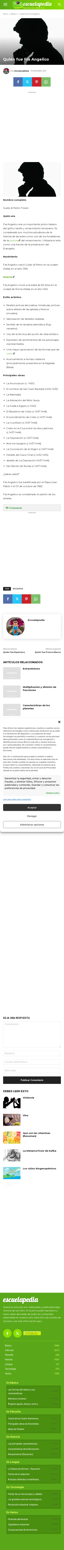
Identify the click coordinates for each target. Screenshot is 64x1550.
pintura (13, 240)
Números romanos (17, 1398)
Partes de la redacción (19, 1474)
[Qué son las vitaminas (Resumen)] (12, 1138)
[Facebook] (18, 82)
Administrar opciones (32, 824)
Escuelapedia (21, 71)
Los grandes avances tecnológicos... (25, 1499)
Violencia (28, 1097)
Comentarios (15, 508)
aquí (39, 1321)
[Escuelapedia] (6, 71)
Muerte (7, 276)
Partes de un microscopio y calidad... (25, 1494)
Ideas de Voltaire (16, 1429)
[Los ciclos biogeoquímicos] (12, 1173)
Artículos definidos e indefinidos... (24, 1479)
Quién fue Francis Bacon (48, 652)
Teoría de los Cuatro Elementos (23, 1418)
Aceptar (32, 807)
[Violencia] (12, 1102)
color (9, 353)
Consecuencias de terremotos (22, 1530)
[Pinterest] (36, 82)
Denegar (32, 815)
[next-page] (10, 1184)
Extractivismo (31, 668)
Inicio (5, 14)
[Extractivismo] (12, 673)
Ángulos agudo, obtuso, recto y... (23, 1404)
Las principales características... (23, 1443)
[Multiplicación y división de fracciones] (12, 692)
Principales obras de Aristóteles (23, 1424)
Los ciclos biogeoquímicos (39, 1168)
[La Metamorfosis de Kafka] (12, 1155)
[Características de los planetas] (12, 710)
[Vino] (12, 1120)
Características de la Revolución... (24, 1449)
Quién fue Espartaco (14, 652)
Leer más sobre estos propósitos (17, 799)
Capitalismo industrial (18, 1524)
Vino (25, 1115)
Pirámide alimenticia (18, 1519)
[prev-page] (5, 1184)
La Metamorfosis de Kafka (39, 1150)
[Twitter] (27, 82)
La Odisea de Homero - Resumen (24, 1469)
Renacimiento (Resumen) (20, 1454)
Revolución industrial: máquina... (23, 1504)
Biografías (18, 589)
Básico (14, 14)
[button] (59, 722)
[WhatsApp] (46, 82)
